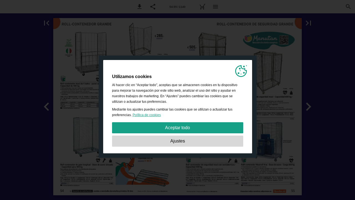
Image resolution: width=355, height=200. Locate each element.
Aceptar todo (177, 127)
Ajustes (177, 141)
